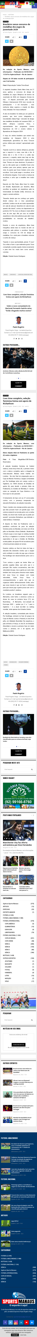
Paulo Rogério (8, 32)
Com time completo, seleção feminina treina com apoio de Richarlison (18, 295)
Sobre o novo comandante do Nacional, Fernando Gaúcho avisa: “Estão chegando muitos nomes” (18, 308)
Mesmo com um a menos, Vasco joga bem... (25, 870)
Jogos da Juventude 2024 (25, 274)
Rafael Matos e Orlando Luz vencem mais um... (9, 888)
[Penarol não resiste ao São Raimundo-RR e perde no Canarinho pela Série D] (5, 1197)
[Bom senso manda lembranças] (5, 1244)
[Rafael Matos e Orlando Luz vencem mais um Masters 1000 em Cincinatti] (10, 880)
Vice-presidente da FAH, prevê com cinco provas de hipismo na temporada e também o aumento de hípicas (23, 1095)
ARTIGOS (6, 906)
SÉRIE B (7, 947)
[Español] (2, 6)
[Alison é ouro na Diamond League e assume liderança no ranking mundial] (7, 1083)
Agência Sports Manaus (10, 903)
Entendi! (14, 1335)
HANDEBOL (8, 972)
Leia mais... (23, 1335)
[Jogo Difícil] (5, 1223)
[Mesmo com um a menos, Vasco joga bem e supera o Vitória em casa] (26, 861)
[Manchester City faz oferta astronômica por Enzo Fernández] (18, 830)
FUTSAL (7, 970)
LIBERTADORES (10, 932)
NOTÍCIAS (5, 21)
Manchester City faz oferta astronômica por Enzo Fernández (17, 844)
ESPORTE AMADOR (9, 912)
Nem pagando (15, 1231)
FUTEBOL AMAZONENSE (10, 918)
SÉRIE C (7, 949)
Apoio (5, 662)
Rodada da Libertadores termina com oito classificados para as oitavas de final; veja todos (17, 739)
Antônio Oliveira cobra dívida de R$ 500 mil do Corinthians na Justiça (17, 372)
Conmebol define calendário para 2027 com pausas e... (26, 888)
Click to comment (18, 384)
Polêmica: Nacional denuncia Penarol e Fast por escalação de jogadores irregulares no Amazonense (23, 1159)
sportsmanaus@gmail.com (22, 1317)
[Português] (32, 3)
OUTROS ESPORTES (9, 958)
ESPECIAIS (6, 909)
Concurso (13, 274)
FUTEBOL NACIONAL (9, 935)
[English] (12, 3)
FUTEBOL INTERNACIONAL (11, 921)
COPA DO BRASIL (10, 938)
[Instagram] (16, 1322)
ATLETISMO (8, 961)
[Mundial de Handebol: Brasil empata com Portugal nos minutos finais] (7, 1120)
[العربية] (2, 3)
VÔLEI (7, 981)
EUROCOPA (8, 929)
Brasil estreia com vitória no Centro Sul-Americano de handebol (22, 1070)
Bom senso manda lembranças (21, 1241)
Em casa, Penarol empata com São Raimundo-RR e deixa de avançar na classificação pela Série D (22, 1207)
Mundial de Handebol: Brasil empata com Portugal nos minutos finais (22, 1119)
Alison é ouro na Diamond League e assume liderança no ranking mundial (23, 1082)
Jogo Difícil (14, 1221)
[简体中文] (7, 3)
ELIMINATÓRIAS (10, 926)
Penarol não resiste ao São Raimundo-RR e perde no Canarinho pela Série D (23, 1196)
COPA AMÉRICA (10, 924)
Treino (6, 664)
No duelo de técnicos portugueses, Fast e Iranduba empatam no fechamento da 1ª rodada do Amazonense (22, 1146)
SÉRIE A (7, 944)
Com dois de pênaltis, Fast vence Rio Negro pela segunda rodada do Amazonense (22, 1171)
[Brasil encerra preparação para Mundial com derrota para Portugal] (7, 1108)
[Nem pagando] (5, 1233)
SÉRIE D (7, 952)
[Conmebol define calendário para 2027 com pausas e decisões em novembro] (26, 880)
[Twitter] (10, 1322)
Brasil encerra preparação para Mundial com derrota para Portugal (23, 1107)
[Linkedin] (21, 1322)
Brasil (5, 274)
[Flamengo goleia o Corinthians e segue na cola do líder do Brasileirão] (5, 1187)
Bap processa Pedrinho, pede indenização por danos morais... (10, 870)
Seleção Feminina (23, 662)
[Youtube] (26, 1322)
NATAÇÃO (8, 978)
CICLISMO (8, 967)
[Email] (32, 1322)
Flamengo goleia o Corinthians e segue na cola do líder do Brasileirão (23, 1186)
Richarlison (13, 662)
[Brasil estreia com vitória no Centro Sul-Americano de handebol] (7, 1071)
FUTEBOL (6, 915)
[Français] (17, 3)
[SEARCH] (32, 769)
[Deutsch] (22, 3)
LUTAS (7, 975)
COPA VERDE (9, 941)
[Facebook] (5, 1322)
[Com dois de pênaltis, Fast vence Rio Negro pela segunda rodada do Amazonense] (5, 1171)
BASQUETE (8, 964)
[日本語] (27, 3)
